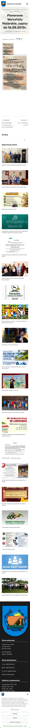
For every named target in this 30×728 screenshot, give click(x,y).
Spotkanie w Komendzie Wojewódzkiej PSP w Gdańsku (14, 165)
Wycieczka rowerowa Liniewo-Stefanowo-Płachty (13, 412)
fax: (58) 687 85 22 (9, 667)
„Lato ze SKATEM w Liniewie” (22, 123)
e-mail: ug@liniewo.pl (9, 671)
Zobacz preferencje (15, 722)
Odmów (15, 718)
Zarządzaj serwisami (14, 709)
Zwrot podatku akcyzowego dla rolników (11, 527)
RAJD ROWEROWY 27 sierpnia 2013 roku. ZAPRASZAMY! (7, 124)
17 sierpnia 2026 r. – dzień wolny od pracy (11, 458)
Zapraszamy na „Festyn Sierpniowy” (10, 344)
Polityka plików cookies (8, 725)
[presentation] (15, 155)
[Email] (21, 39)
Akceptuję (15, 713)
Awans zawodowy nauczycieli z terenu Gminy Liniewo (14, 187)
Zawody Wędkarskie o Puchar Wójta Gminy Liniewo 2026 (14, 595)
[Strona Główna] (3, 9)
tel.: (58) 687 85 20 (8, 664)
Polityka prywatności (18, 725)
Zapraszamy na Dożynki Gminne (9, 209)
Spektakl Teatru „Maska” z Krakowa (10, 390)
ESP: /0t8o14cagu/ (8, 674)
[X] (19, 39)
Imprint (25, 725)
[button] (27, 694)
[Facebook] (17, 39)
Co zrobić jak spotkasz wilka (8, 549)
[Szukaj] (24, 139)
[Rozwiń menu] (27, 3)
